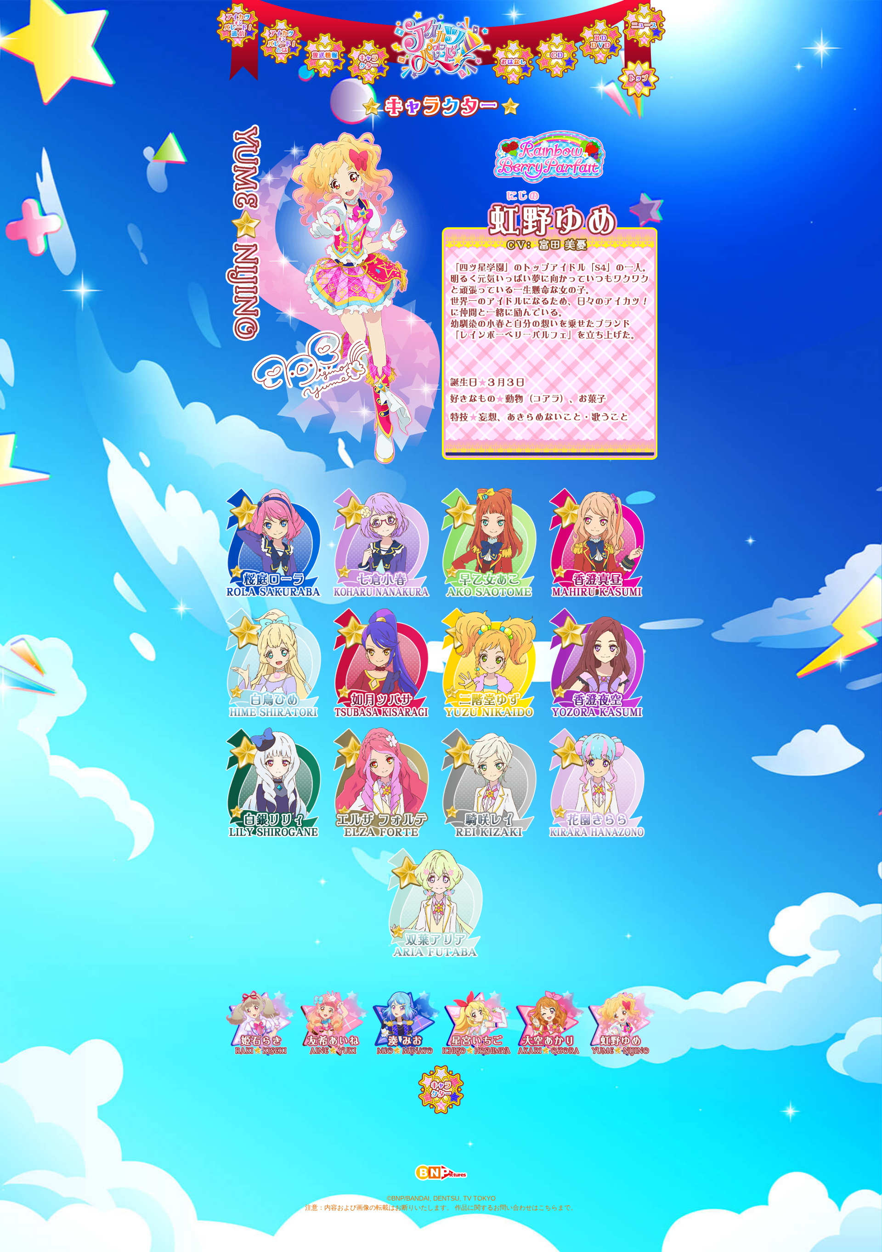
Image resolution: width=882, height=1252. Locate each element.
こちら (548, 1207)
